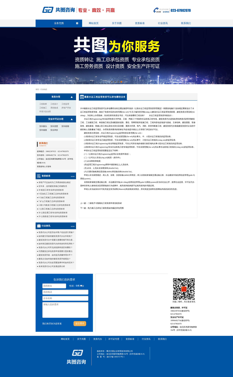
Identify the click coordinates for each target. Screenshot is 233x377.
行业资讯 (163, 23)
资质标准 (140, 23)
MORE (73, 176)
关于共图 (117, 23)
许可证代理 (113, 339)
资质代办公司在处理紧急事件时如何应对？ (56, 263)
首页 (37, 89)
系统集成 (54, 108)
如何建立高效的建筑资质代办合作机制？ (56, 236)
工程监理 (65, 104)
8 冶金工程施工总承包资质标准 (52, 198)
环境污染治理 (45, 112)
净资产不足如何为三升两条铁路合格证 (55, 182)
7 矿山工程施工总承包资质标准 (52, 201)
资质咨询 (40, 166)
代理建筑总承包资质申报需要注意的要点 (56, 251)
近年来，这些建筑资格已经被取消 (53, 186)
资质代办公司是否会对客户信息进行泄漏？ (56, 232)
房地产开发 (66, 108)
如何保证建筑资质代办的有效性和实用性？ (56, 244)
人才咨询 (47, 166)
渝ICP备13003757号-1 (115, 357)
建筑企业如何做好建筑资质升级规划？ (55, 259)
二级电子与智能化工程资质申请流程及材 (105, 203)
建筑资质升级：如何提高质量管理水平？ (56, 255)
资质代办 (97, 339)
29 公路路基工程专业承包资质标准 (53, 216)
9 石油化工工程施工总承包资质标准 (53, 194)
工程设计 (54, 104)
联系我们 (186, 23)
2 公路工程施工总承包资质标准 (52, 209)
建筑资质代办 (164, 119)
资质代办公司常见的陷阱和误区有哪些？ (56, 247)
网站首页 (94, 23)
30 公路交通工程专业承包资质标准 (53, 213)
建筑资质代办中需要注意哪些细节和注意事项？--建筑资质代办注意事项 (68, 240)
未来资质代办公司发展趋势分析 (52, 266)
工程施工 (43, 108)
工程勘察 (43, 104)
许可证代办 (189, 182)
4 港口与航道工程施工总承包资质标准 (54, 205)
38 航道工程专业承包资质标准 (51, 190)
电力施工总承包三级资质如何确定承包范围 (106, 208)
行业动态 (44, 89)
